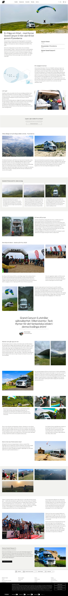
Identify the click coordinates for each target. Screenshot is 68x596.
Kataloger (36, 580)
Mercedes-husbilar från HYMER (6, 580)
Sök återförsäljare (37, 579)
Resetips (32, 1)
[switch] (24, 594)
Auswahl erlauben (59, 586)
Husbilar (16, 1)
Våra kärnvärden (53, 579)
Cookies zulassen (59, 584)
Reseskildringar (20, 579)
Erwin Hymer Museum (54, 580)
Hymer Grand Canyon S (48, 50)
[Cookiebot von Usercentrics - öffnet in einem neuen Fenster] (6, 594)
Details (42, 594)
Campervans (21, 1)
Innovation (27, 1)
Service (37, 1)
